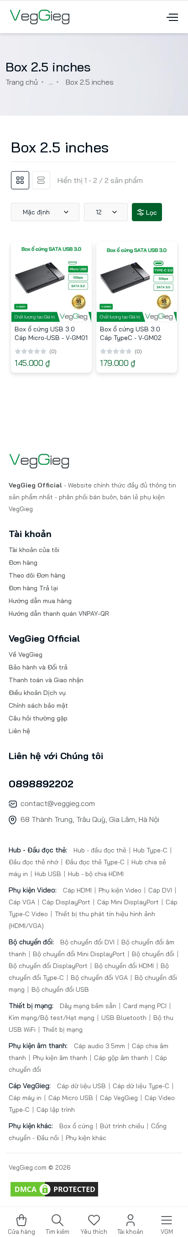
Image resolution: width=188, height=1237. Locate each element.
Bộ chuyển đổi (153, 954)
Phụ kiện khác (85, 1138)
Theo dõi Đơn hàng (37, 575)
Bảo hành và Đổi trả (38, 667)
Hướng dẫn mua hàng (40, 601)
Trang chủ (21, 81)
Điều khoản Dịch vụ (37, 693)
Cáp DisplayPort (66, 902)
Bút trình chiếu (122, 1126)
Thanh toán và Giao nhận (46, 680)
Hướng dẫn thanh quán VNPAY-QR (59, 613)
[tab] (20, 180)
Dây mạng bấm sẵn (89, 1006)
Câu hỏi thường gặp (38, 718)
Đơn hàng (23, 562)
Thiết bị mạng (62, 1029)
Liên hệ (19, 731)
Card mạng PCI (144, 1006)
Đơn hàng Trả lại (33, 588)
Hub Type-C (150, 850)
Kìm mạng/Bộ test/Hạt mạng (52, 1018)
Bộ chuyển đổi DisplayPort (49, 966)
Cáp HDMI (78, 890)
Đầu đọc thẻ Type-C (94, 862)
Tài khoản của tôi (34, 550)
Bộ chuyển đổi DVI (88, 942)
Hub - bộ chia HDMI (95, 874)
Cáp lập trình (55, 1109)
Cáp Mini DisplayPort (128, 902)
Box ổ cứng (77, 1126)
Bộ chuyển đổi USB (59, 989)
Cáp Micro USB (71, 1098)
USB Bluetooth (123, 1018)
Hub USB (48, 874)
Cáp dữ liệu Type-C (141, 1086)
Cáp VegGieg (119, 1098)
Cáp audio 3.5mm (100, 1046)
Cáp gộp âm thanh (121, 1058)
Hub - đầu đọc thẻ (100, 850)
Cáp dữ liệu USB (82, 1086)
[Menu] (171, 16)
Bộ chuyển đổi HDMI (124, 966)
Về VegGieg (25, 654)
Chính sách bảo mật (38, 705)
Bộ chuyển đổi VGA (99, 977)
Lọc (150, 212)
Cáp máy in (26, 1098)
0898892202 (41, 783)
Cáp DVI (160, 890)
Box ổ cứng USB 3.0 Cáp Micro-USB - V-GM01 (51, 333)
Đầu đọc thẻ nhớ (34, 862)
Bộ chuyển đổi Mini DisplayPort (79, 954)
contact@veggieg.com (58, 803)
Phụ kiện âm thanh (60, 1058)
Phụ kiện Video (120, 890)
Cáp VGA (23, 902)
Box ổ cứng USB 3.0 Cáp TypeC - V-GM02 (131, 333)
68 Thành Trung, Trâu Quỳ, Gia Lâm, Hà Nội (90, 819)
